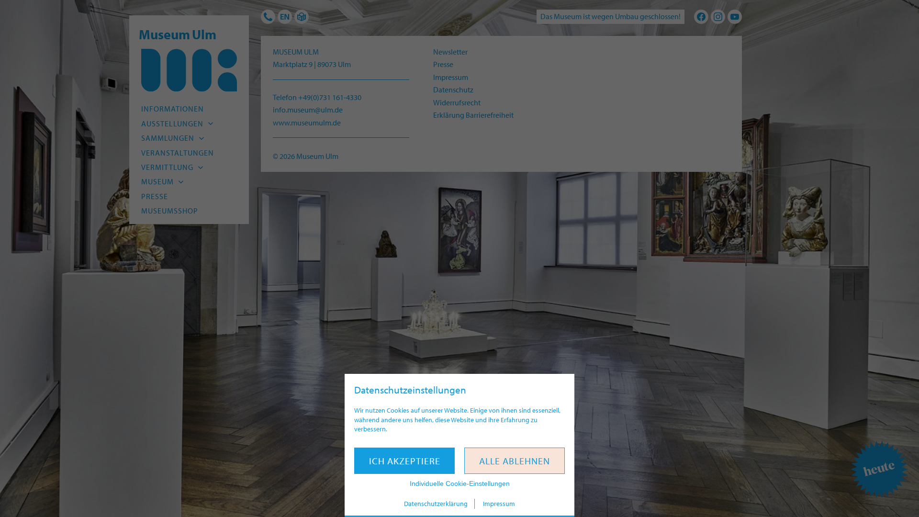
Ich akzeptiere (404, 461)
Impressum (499, 503)
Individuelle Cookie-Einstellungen (460, 483)
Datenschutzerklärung (436, 503)
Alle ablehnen (514, 461)
